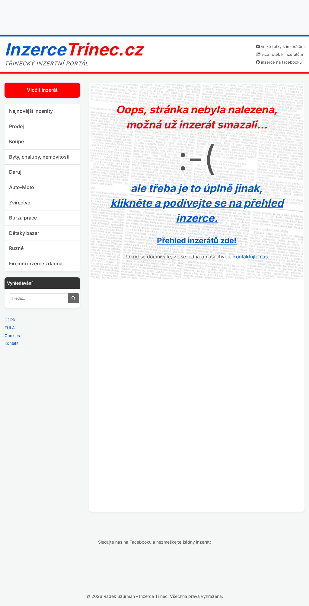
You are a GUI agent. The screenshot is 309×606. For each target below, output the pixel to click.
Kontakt (11, 343)
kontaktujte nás (250, 257)
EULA (10, 327)
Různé (16, 248)
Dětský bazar (24, 233)
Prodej (16, 126)
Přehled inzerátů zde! (197, 240)
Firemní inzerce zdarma (35, 263)
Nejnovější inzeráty (31, 111)
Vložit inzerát (42, 90)
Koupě (16, 141)
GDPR (10, 319)
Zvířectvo (19, 203)
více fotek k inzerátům (281, 54)
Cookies (12, 335)
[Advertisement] (154, 16)
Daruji (16, 172)
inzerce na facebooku (281, 62)
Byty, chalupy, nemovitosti (39, 157)
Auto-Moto (21, 187)
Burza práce (23, 218)
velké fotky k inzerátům (282, 46)
